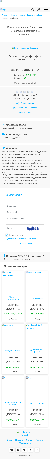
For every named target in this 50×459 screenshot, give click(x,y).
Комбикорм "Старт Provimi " (13, 403)
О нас (9, 440)
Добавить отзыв (25, 243)
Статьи (29, 440)
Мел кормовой (37, 298)
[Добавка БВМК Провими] (37, 335)
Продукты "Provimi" (13, 351)
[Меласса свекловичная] (13, 282)
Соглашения (25, 443)
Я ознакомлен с (15, 235)
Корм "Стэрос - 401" (37, 403)
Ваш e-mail (12, 212)
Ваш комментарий (15, 218)
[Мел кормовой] (37, 282)
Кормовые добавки (34, 15)
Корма (22, 15)
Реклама (39, 440)
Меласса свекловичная (13, 298)
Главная (5, 15)
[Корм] (37, 387)
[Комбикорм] (13, 387)
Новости (19, 440)
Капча (10, 228)
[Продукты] (13, 335)
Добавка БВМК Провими (37, 351)
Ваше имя (11, 206)
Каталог (14, 15)
